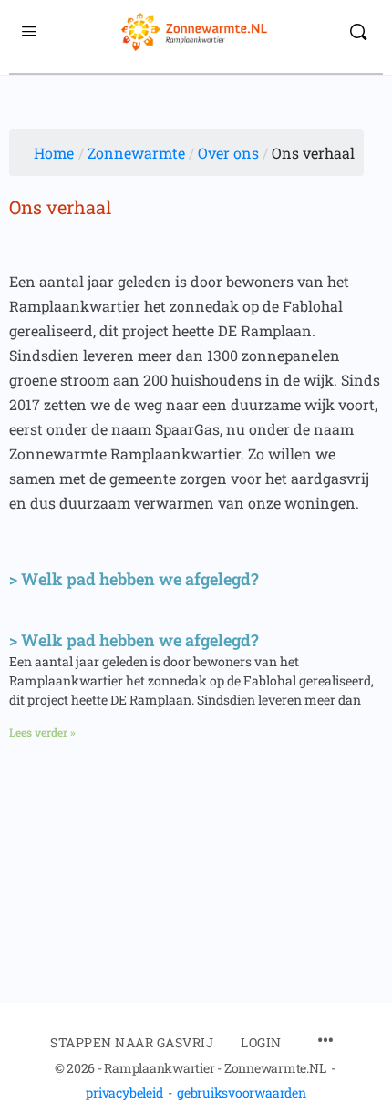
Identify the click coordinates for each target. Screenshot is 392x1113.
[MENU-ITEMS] (325, 1041)
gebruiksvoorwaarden (241, 1092)
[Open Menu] (29, 30)
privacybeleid (124, 1092)
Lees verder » (42, 732)
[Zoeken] (358, 32)
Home (54, 152)
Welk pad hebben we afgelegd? (140, 579)
